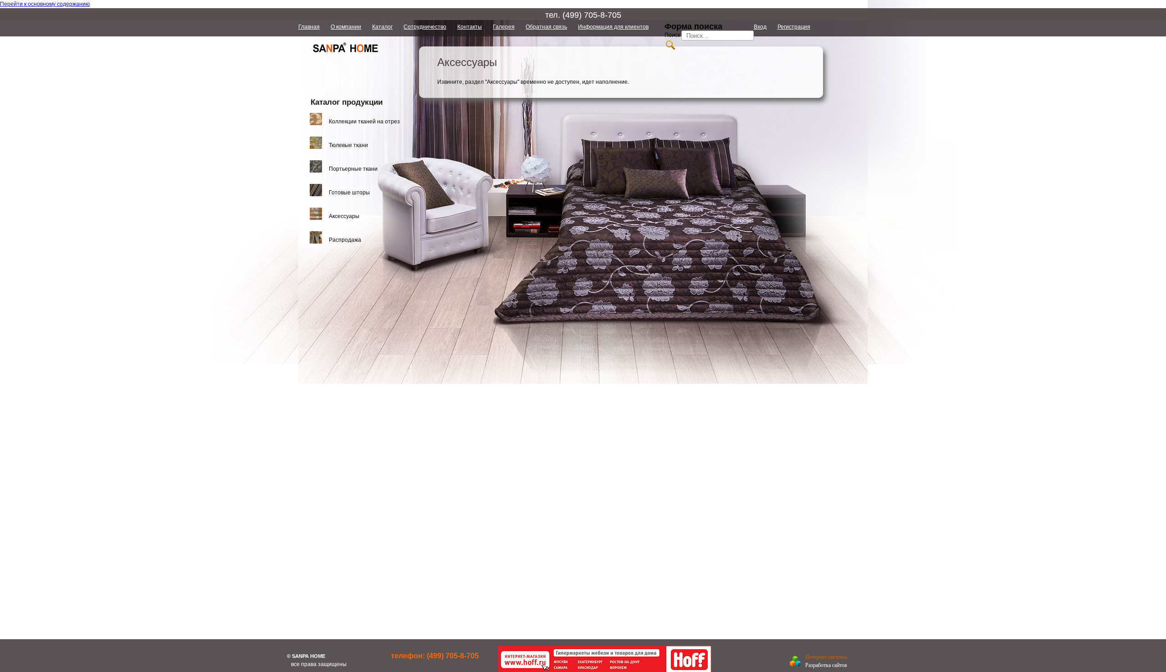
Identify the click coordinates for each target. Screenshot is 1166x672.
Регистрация (793, 27)
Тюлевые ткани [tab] (348, 145)
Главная (309, 27)
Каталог (382, 27)
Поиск (673, 35)
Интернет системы (826, 657)
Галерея (504, 27)
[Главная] (346, 60)
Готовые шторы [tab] (349, 192)
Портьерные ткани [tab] (353, 169)
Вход (760, 27)
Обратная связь (546, 27)
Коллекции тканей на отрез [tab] (364, 121)
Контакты (469, 27)
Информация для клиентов (613, 27)
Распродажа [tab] (345, 240)
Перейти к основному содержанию (45, 4)
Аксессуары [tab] (344, 216)
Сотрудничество (425, 27)
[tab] (359, 121)
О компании (346, 27)
